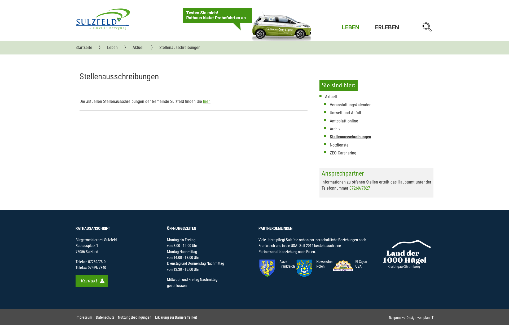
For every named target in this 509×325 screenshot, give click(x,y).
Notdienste (339, 145)
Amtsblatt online (344, 120)
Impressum (84, 317)
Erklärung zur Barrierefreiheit (176, 317)
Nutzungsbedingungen (134, 317)
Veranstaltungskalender (350, 104)
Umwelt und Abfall (345, 112)
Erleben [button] (387, 27)
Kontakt (89, 280)
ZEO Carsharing (343, 152)
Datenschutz (105, 317)
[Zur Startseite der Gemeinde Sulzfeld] (103, 19)
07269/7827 (359, 188)
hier (206, 101)
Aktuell (331, 96)
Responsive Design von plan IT (411, 318)
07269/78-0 (97, 261)
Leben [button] (350, 27)
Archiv (335, 128)
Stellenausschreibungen (350, 136)
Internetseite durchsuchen (426, 27)
